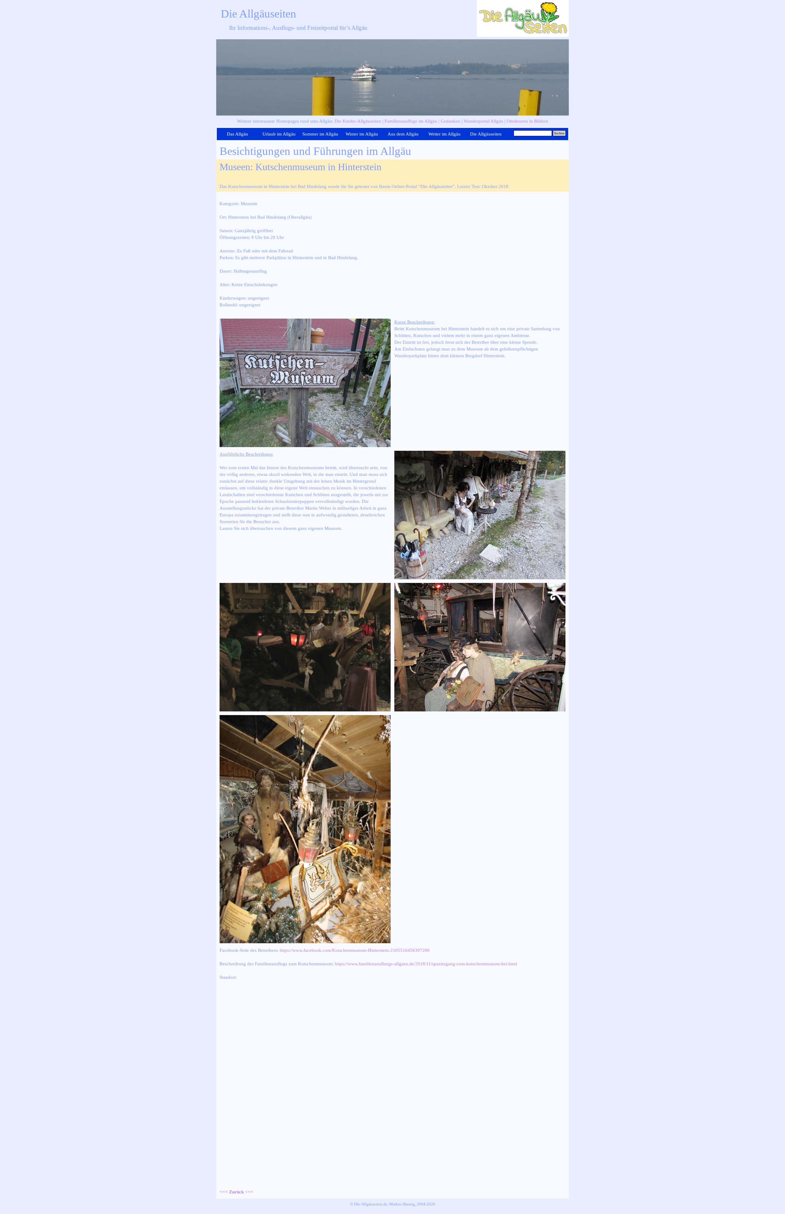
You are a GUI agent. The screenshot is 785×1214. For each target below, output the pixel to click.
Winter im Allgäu (362, 134)
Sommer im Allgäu (320, 134)
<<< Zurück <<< (236, 1191)
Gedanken (450, 121)
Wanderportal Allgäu (483, 121)
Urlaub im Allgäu (279, 134)
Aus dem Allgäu (403, 134)
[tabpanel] (392, 121)
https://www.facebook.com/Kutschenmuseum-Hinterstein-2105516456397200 (355, 950)
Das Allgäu (237, 134)
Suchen (559, 133)
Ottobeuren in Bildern (527, 121)
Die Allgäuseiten (258, 13)
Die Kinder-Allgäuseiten (358, 121)
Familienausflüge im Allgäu (411, 121)
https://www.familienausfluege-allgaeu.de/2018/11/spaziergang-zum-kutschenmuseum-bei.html (426, 963)
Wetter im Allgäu (444, 134)
